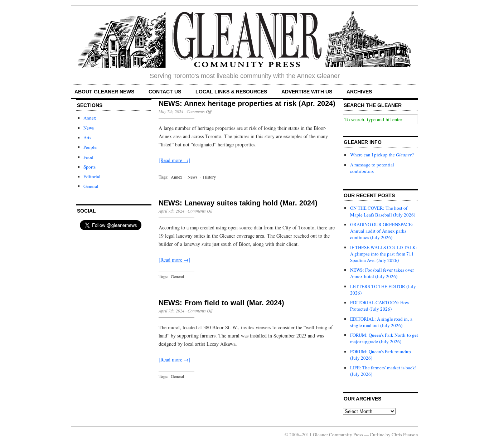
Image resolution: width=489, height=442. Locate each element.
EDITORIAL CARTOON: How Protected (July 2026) (379, 305)
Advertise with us (306, 91)
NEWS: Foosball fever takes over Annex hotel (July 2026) (382, 273)
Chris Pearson (405, 434)
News (88, 128)
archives (359, 91)
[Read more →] (174, 160)
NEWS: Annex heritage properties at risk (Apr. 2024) (247, 103)
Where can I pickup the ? (382, 154)
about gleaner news (104, 91)
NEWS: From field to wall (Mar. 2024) (221, 303)
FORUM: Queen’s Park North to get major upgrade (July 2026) (384, 338)
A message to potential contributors (372, 167)
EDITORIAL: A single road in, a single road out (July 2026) (381, 322)
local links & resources (231, 91)
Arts (87, 137)
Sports (89, 167)
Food (88, 157)
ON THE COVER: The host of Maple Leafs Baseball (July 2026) (382, 211)
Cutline (377, 434)
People (90, 147)
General (90, 186)
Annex (89, 118)
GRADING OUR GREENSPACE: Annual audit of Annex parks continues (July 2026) (381, 231)
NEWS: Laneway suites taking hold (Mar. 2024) (238, 203)
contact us (165, 91)
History (209, 177)
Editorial (92, 176)
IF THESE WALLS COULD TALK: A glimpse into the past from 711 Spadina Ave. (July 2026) (383, 253)
